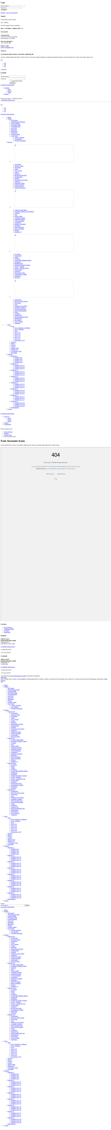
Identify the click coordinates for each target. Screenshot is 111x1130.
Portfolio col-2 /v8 (16, 894)
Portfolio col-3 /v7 (16, 889)
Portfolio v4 (11, 868)
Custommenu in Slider (17, 785)
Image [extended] (16, 758)
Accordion (14, 765)
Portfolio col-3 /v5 (16, 877)
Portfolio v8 (11, 893)
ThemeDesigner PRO (14, 690)
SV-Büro (6, 630)
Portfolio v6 (11, 880)
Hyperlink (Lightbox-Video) (19, 741)
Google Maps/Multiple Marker (19, 771)
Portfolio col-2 (15, 850)
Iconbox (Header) (16, 733)
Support (6, 94)
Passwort (3, 8)
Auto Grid (10, 696)
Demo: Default (8, 432)
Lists (12, 796)
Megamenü (11, 699)
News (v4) (14, 827)
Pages (5, 816)
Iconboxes (14, 769)
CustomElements (12, 694)
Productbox (14, 786)
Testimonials (7, 424)
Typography (14, 713)
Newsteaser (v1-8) (16, 832)
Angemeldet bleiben (16, 81)
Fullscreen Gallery (16, 732)
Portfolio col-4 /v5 (16, 879)
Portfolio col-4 (15, 854)
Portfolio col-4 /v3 (16, 866)
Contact (6, 900)
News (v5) (14, 829)
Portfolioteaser (12, 899)
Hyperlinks (14, 716)
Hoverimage (14, 811)
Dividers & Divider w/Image (19, 775)
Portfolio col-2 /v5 (16, 875)
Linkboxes (14, 730)
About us (6, 416)
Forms (13, 766)
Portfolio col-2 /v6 (16, 882)
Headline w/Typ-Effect (17, 797)
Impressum (7, 632)
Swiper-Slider (15, 780)
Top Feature (11, 688)
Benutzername (5, 6)
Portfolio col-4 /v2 (16, 860)
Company (7, 88)
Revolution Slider (12, 693)
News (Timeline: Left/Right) (19, 819)
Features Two (11, 738)
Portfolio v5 (11, 874)
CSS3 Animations (16, 750)
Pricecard (13, 788)
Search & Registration (17, 802)
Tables (13, 718)
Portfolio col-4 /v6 (16, 885)
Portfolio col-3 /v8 (16, 896)
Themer (10, 700)
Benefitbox (14, 774)
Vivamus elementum (16, 708)
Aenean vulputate (16, 705)
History (10, 91)
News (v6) (14, 830)
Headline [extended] (16, 754)
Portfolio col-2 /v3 (16, 863)
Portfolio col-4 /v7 (16, 891)
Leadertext (14, 805)
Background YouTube (17, 724)
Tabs (12, 744)
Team (9, 89)
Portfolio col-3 (15, 852)
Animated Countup (16, 747)
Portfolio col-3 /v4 (16, 871)
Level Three (11, 704)
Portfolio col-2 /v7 (16, 888)
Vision (9, 92)
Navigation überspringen (7, 85)
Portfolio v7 (11, 886)
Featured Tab (14, 807)
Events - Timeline (16, 777)
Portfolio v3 (11, 861)
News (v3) (14, 825)
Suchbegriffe (4, 905)
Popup (13, 804)
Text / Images (14, 719)
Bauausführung (8, 627)
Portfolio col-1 (15, 849)
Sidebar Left (11, 841)
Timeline (13, 727)
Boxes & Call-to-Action (17, 793)
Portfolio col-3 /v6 (16, 883)
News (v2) (14, 824)
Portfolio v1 (11, 847)
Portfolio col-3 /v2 (16, 858)
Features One (11, 711)
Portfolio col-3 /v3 (16, 864)
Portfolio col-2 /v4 (16, 869)
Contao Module (12, 691)
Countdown (14, 752)
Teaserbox (14, 782)
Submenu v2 (14, 761)
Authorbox (14, 814)
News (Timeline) (15, 821)
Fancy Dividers (15, 813)
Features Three (12, 763)
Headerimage (14, 810)
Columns (13, 743)
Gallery (13, 721)
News (9, 818)
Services (10, 836)
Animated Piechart (16, 749)
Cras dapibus (14, 707)
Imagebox (14, 722)
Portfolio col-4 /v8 (16, 897)
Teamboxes (14, 772)
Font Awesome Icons (17, 800)
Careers (10, 838)
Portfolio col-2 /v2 (16, 857)
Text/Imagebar (15, 725)
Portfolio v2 (11, 855)
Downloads (14, 794)
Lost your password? (12, 12)
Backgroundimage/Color (18, 808)
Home (6, 685)
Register (3, 12)
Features (6, 433)
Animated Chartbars (16, 799)
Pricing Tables (15, 746)
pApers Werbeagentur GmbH (18, 676)
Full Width (10, 844)
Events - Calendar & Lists (18, 779)
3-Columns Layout (13, 843)
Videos (13, 768)
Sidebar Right (11, 839)
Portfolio (6, 846)
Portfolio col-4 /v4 (16, 872)
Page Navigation (15, 757)
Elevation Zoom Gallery (17, 729)
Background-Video (16, 783)
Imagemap (14, 755)
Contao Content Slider (17, 740)
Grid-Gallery (14, 735)
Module (6, 686)
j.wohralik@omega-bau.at (8, 100)
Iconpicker (10, 697)
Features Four (8, 435)
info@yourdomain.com (7, 47)
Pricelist (13, 760)
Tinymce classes (15, 715)
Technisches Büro (9, 629)
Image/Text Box (15, 736)
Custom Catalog (12, 702)
